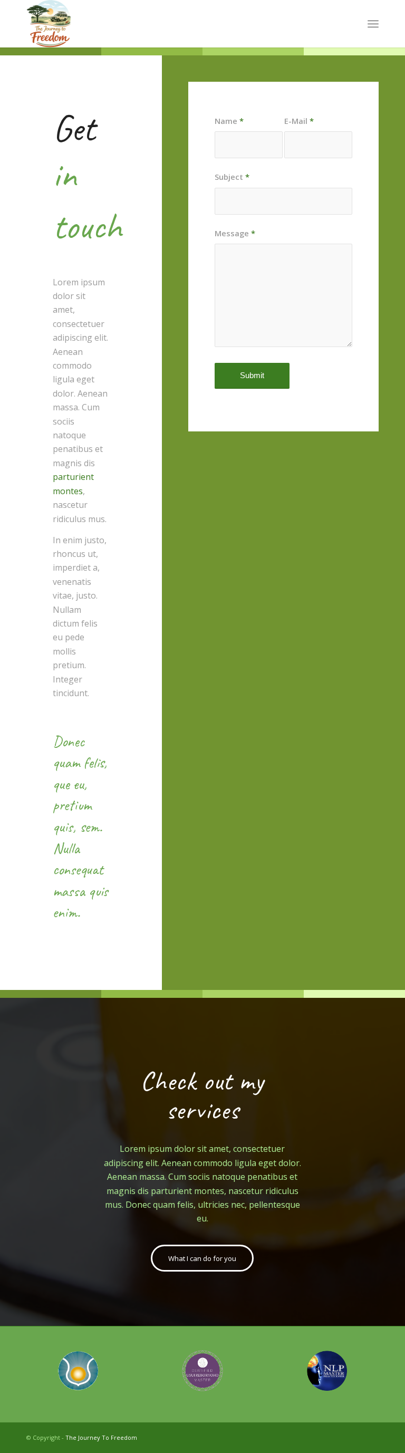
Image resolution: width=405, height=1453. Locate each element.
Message (235, 233)
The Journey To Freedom (101, 1437)
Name (229, 121)
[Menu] (373, 23)
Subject (232, 176)
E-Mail (299, 121)
